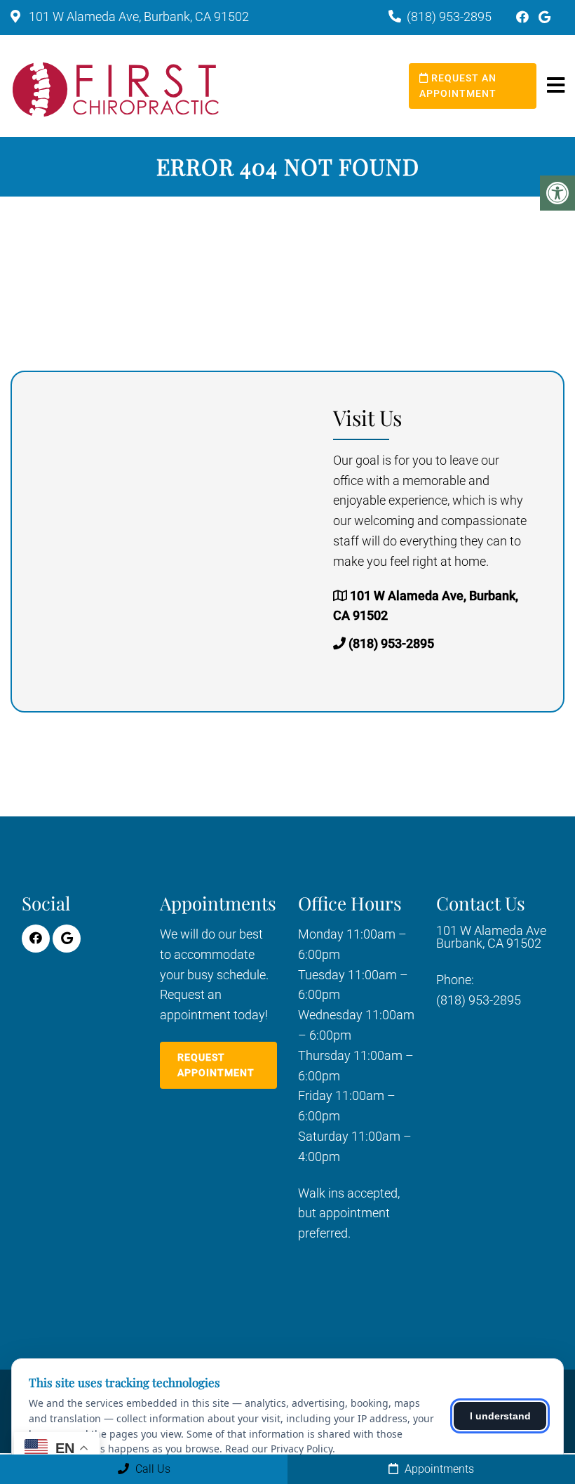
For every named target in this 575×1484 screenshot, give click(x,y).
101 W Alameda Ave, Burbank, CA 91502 (137, 16)
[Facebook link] (524, 17)
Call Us (151, 1469)
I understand (500, 1416)
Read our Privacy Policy (278, 1448)
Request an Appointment (457, 85)
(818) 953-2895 (449, 16)
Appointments (438, 1469)
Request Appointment (216, 1065)
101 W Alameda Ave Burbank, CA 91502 (491, 937)
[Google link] (544, 17)
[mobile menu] (555, 85)
